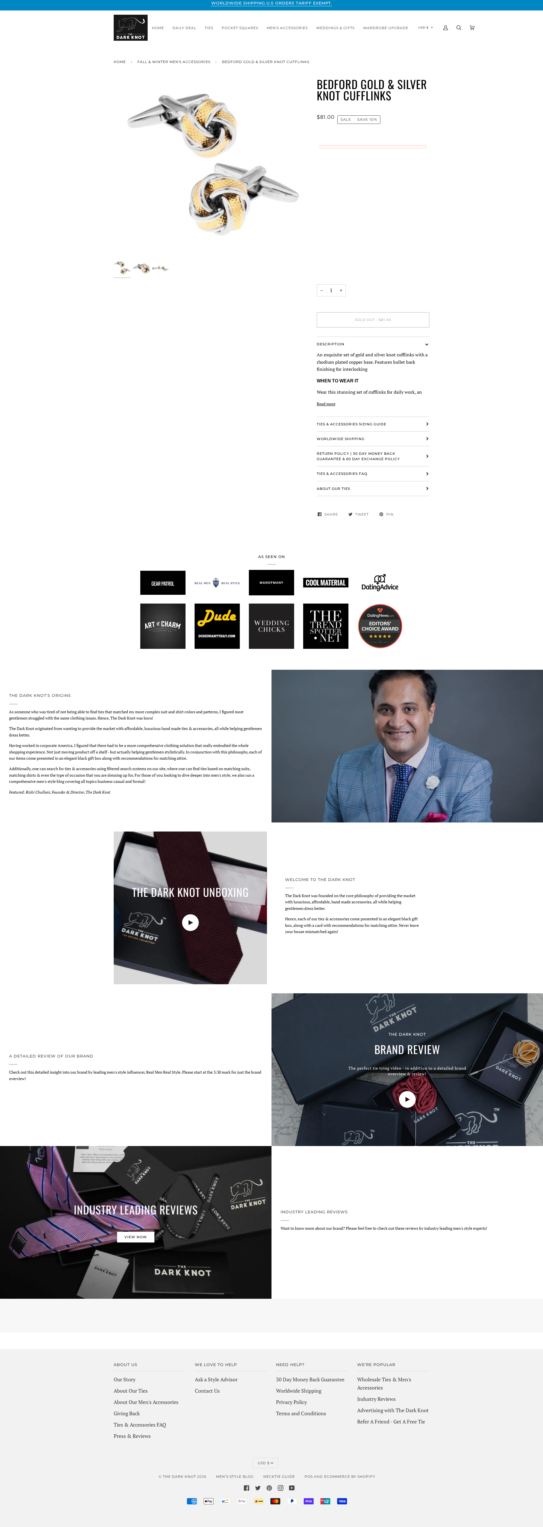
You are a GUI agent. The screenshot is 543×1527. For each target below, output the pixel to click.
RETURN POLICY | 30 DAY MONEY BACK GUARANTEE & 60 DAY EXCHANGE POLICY (358, 456)
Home (120, 62)
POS (309, 1476)
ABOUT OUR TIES (333, 488)
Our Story (124, 1379)
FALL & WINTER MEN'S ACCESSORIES (173, 62)
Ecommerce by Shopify (349, 1476)
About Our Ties (131, 1390)
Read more (326, 403)
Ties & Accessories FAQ (342, 473)
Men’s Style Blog (235, 1476)
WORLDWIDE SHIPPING (341, 439)
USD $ (423, 27)
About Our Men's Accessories (146, 1402)
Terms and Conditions (301, 1413)
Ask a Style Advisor (216, 1379)
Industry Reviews (376, 1398)
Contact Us (207, 1390)
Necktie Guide (279, 1476)
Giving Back (127, 1413)
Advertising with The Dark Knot (393, 1410)
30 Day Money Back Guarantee (310, 1379)
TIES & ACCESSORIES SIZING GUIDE (351, 424)
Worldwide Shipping (298, 1390)
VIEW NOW (135, 1237)
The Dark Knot (179, 1476)
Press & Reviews (132, 1436)
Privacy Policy (291, 1402)
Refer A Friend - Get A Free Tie (391, 1421)
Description (330, 344)
